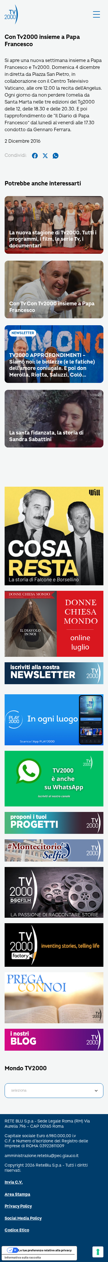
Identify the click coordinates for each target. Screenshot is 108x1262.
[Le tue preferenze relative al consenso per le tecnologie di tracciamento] (97, 1251)
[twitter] (45, 156)
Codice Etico (17, 1230)
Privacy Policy (18, 1206)
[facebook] (35, 156)
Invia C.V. (14, 1182)
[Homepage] (11, 14)
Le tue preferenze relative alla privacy (45, 1250)
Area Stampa (17, 1194)
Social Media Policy (23, 1218)
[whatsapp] (56, 156)
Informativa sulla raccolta (23, 1257)
